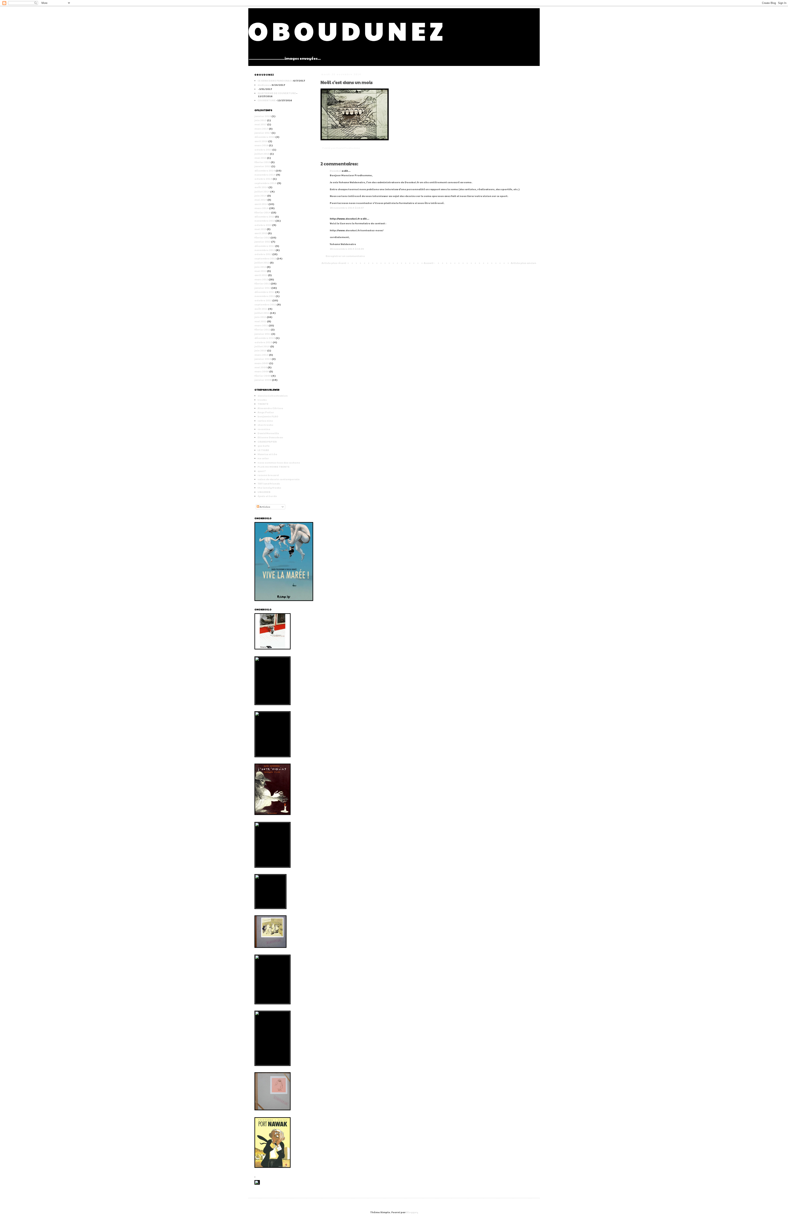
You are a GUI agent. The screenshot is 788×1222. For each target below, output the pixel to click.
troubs (262, 399)
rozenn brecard (268, 475)
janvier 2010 (262, 358)
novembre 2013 (264, 220)
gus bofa (263, 445)
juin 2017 (260, 120)
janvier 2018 (262, 116)
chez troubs (265, 424)
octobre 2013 (263, 225)
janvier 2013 (262, 241)
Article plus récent (334, 263)
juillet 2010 (262, 346)
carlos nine (265, 420)
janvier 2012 (262, 287)
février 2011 (262, 329)
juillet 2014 (262, 191)
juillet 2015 (261, 153)
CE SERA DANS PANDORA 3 (274, 80)
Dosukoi (335, 170)
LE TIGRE (263, 450)
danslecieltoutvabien (273, 395)
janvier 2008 (262, 379)
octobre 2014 (263, 178)
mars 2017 (261, 128)
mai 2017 (260, 124)
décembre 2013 (264, 216)
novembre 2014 (265, 174)
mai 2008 (260, 367)
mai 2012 (260, 271)
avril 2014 (261, 204)
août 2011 (261, 308)
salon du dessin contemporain (279, 479)
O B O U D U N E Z (345, 30)
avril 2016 (261, 141)
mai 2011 (260, 321)
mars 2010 (261, 354)
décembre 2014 (264, 170)
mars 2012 (261, 279)
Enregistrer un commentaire (345, 256)
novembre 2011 (264, 296)
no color (263, 458)
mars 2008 (261, 371)
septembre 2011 (265, 304)
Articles (264, 506)
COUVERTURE (267, 100)
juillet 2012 (261, 262)
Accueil (428, 263)
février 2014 (262, 212)
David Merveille (268, 433)
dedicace (264, 84)
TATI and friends (269, 483)
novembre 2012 (264, 250)
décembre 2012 (264, 245)
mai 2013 (260, 229)
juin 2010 (260, 350)
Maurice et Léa (267, 454)
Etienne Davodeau (270, 437)
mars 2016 (261, 145)
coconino (264, 429)
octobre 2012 (263, 254)
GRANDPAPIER (267, 441)
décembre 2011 (264, 291)
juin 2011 (260, 317)
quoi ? (262, 471)
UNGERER (264, 492)
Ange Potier (266, 412)
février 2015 (262, 162)
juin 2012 (260, 266)
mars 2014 (261, 208)
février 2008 (262, 375)
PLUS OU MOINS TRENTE (274, 466)
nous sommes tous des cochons (279, 462)
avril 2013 (260, 233)
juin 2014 (260, 195)
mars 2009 (261, 363)
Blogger (411, 1212)
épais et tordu (267, 496)
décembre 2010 (264, 337)
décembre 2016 (264, 136)
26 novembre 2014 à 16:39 (347, 248)
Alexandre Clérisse (270, 408)
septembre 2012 (265, 258)
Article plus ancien (523, 263)
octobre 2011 (263, 300)
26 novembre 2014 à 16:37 (347, 207)
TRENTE (263, 403)
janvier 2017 (262, 132)
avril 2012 (261, 275)
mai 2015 (260, 157)
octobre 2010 (263, 342)
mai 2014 (260, 199)
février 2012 (262, 283)
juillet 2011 (261, 312)
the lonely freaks (269, 487)
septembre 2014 (265, 183)
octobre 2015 (263, 149)
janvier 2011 (262, 333)
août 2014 (261, 187)
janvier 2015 (262, 166)
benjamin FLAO (268, 416)
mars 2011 (261, 325)
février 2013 (262, 237)
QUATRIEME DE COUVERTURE (277, 93)
